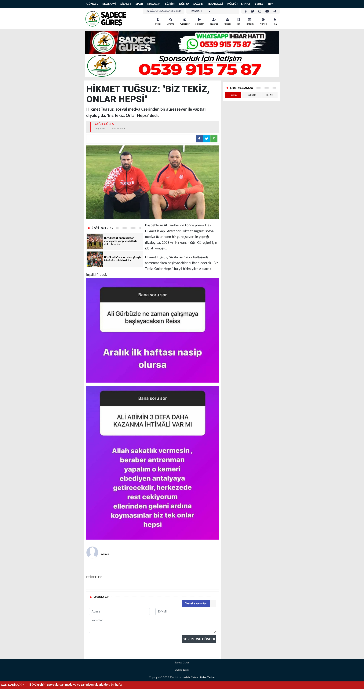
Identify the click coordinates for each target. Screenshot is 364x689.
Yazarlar (214, 24)
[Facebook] (246, 11)
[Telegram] (274, 11)
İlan (238, 24)
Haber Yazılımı (207, 677)
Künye (263, 24)
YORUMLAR (100, 597)
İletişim (250, 24)
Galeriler (185, 24)
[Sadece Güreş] (106, 18)
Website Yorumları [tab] (196, 603)
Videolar (199, 24)
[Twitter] (252, 11)
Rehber (227, 24)
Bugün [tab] (233, 95)
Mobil (158, 24)
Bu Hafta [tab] (251, 95)
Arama (170, 24)
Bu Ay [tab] (269, 95)
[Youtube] (267, 11)
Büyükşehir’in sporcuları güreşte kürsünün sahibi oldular (67, 684)
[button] (270, 4)
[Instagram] (260, 11)
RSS (275, 24)
